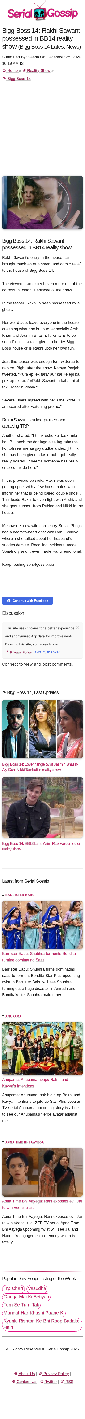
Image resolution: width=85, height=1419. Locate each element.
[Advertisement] (42, 130)
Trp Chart (13, 1288)
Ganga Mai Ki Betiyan (26, 1296)
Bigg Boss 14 (18, 78)
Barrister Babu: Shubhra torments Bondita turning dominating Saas (39, 956)
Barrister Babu (20, 894)
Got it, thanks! (47, 652)
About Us (26, 1374)
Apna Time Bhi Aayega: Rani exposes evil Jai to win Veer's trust (42, 1204)
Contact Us (26, 1381)
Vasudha (37, 1288)
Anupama (13, 1016)
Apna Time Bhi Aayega (24, 1142)
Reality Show (38, 70)
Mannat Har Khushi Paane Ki (34, 1312)
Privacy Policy (20, 652)
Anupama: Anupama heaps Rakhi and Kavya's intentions (35, 1082)
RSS (68, 1381)
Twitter (50, 1381)
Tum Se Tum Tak (21, 1304)
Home (12, 70)
